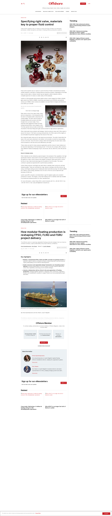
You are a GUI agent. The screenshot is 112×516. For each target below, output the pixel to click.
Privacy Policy (38, 513)
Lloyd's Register (47, 246)
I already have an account (44, 345)
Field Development (59, 11)
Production (74, 11)
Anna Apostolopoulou (26, 246)
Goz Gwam (34, 246)
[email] (48, 37)
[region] (56, 513)
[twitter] (43, 37)
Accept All (106, 513)
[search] (24, 4)
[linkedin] (41, 37)
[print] (66, 37)
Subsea (67, 11)
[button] (22, 4)
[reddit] (45, 37)
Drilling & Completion (48, 11)
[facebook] (39, 37)
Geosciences (38, 11)
